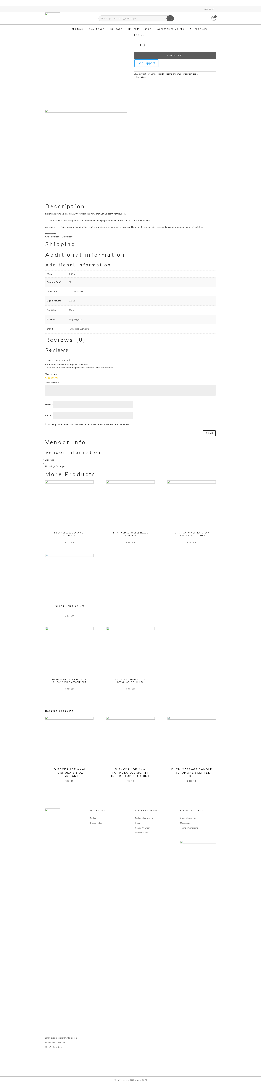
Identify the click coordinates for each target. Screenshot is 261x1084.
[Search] (170, 18)
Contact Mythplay (188, 818)
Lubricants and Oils (171, 73)
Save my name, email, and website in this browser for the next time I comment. (89, 424)
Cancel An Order (142, 828)
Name (49, 404)
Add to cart (175, 55)
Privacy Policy (141, 832)
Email (49, 415)
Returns (138, 823)
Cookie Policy (96, 823)
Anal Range (96, 29)
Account (209, 9)
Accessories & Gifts (170, 29)
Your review (52, 382)
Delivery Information (144, 818)
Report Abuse (140, 77)
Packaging (94, 818)
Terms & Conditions (189, 828)
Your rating (52, 374)
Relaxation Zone (190, 73)
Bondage (116, 29)
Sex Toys (77, 29)
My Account (185, 823)
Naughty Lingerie (139, 29)
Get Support (146, 63)
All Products (199, 29)
